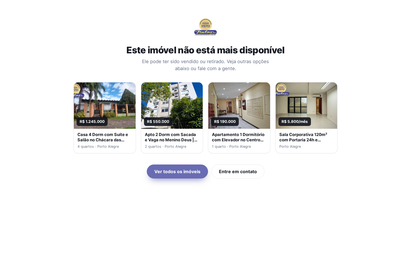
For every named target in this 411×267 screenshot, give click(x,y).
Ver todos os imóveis (177, 171)
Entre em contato (238, 171)
